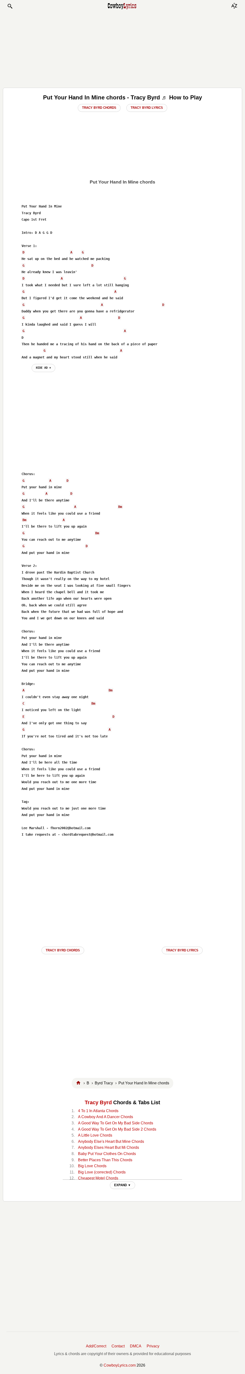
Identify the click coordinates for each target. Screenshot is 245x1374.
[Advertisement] (122, 48)
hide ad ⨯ (43, 367)
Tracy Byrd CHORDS (63, 950)
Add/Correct (96, 1346)
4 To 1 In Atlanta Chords (98, 1111)
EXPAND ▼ (122, 1185)
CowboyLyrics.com (120, 1365)
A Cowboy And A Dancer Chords (105, 1117)
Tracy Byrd (98, 1102)
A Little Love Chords (95, 1135)
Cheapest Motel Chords (98, 1178)
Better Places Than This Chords (105, 1160)
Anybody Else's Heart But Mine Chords (111, 1141)
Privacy (153, 1346)
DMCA (135, 1346)
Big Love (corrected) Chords (102, 1172)
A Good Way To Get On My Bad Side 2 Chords (117, 1129)
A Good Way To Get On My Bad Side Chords (115, 1123)
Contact (118, 1346)
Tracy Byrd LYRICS (182, 950)
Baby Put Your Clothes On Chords (107, 1154)
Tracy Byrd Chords (99, 107)
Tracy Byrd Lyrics (147, 107)
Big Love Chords (92, 1166)
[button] (9, 6)
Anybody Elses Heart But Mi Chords (108, 1147)
